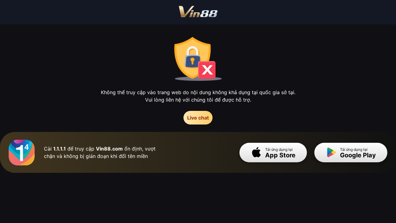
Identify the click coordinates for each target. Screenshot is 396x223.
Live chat (198, 118)
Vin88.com (109, 149)
